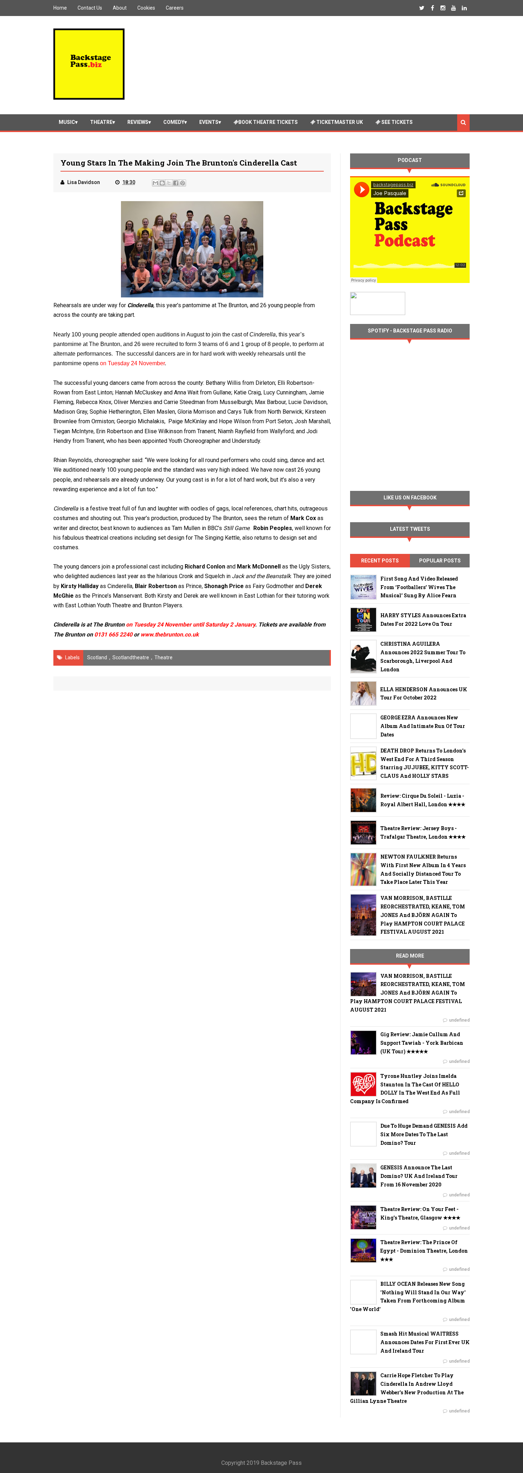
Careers (175, 8)
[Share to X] (169, 183)
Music (67, 122)
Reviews (137, 122)
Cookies (146, 8)
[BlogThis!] (162, 183)
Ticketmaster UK (339, 122)
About (120, 8)
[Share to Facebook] (175, 183)
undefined (459, 1020)
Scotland (97, 657)
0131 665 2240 (113, 634)
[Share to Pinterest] (182, 183)
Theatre (101, 122)
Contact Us (90, 8)
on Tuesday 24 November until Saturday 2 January (190, 624)
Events (208, 122)
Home (60, 8)
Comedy (173, 122)
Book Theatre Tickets (268, 122)
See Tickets (396, 122)
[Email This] (155, 183)
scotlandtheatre (130, 657)
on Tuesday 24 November (132, 363)
